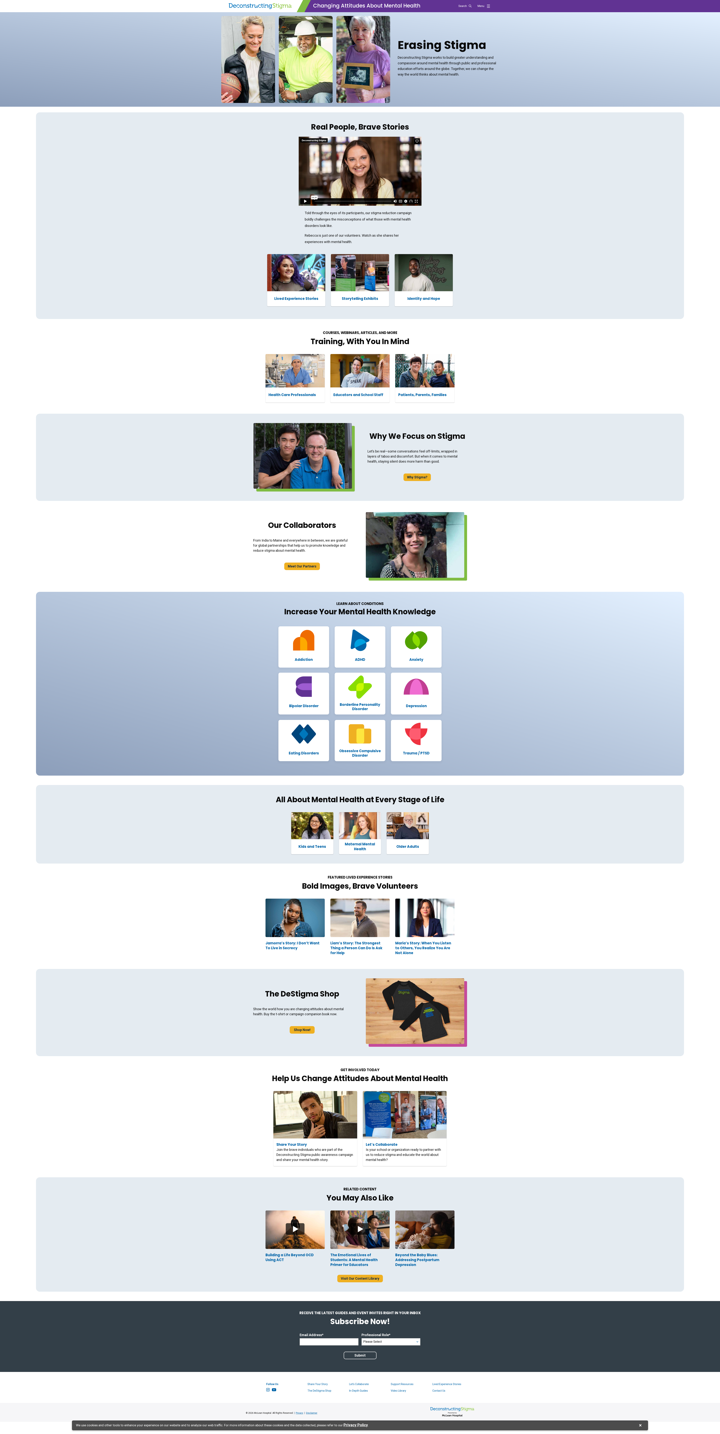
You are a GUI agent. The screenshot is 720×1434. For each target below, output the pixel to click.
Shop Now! (302, 1030)
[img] (295, 1229)
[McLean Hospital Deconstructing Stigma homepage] (260, 6)
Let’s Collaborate (359, 1384)
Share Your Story (318, 1384)
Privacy (299, 1413)
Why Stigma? (417, 477)
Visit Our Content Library (360, 1278)
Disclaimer (311, 1413)
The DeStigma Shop (319, 1390)
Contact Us (438, 1390)
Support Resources (402, 1384)
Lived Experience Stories (446, 1384)
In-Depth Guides (358, 1390)
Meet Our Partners (302, 566)
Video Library (398, 1390)
